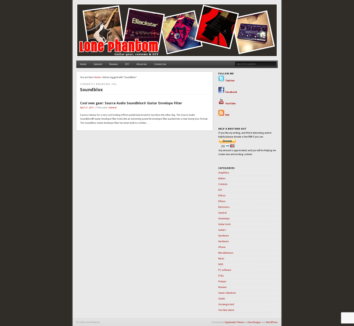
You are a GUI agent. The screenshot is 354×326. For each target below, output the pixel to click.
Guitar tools (224, 224)
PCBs (221, 275)
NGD (220, 264)
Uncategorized (226, 304)
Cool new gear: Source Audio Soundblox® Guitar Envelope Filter (131, 103)
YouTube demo (226, 310)
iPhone (221, 247)
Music (221, 258)
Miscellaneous (225, 252)
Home (83, 64)
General (98, 64)
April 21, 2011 (87, 107)
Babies (221, 178)
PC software (224, 270)
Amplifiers (223, 172)
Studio (221, 298)
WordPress (272, 322)
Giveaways (224, 218)
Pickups (222, 281)
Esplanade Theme (234, 322)
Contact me (160, 64)
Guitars (222, 230)
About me (141, 64)
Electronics (224, 207)
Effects (221, 195)
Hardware (223, 235)
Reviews (113, 64)
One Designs (254, 322)
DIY (127, 64)
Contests (223, 184)
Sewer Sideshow (227, 292)
